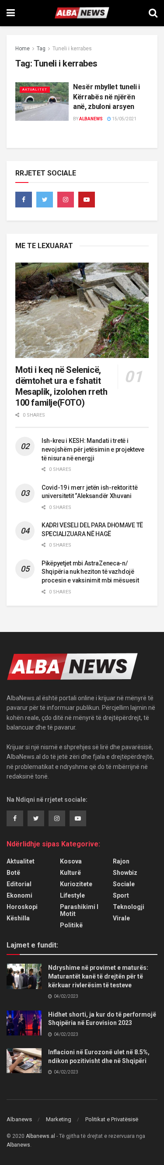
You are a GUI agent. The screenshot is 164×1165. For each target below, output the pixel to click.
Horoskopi (22, 906)
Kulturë (70, 872)
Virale (121, 918)
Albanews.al (40, 1136)
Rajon (121, 861)
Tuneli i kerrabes (72, 49)
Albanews (91, 118)
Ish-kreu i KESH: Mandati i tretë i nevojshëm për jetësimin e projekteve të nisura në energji (93, 449)
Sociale (124, 884)
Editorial (19, 884)
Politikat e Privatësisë (111, 1119)
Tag (41, 49)
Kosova (71, 861)
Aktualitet (34, 89)
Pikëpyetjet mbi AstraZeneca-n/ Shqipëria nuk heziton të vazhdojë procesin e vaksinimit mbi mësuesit (90, 572)
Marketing (58, 1119)
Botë (13, 872)
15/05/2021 (123, 118)
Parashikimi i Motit (79, 910)
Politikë (71, 925)
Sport (121, 895)
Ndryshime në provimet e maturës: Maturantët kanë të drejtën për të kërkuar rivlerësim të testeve (98, 976)
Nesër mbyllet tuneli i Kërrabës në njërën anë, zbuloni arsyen (106, 97)
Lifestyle (72, 895)
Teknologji (128, 906)
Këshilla (18, 918)
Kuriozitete (76, 884)
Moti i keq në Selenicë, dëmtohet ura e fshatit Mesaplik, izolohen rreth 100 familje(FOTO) (61, 386)
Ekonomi (19, 895)
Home (22, 49)
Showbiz (125, 872)
